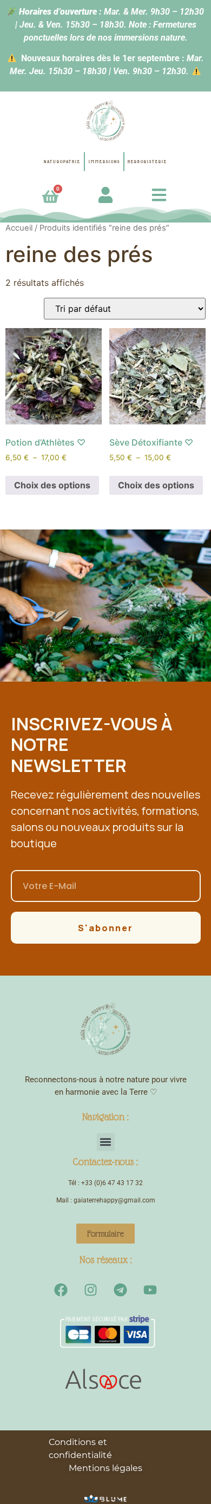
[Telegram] (120, 1289)
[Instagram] (90, 1289)
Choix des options (52, 485)
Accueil (18, 228)
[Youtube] (150, 1289)
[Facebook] (61, 1289)
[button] (106, 1142)
